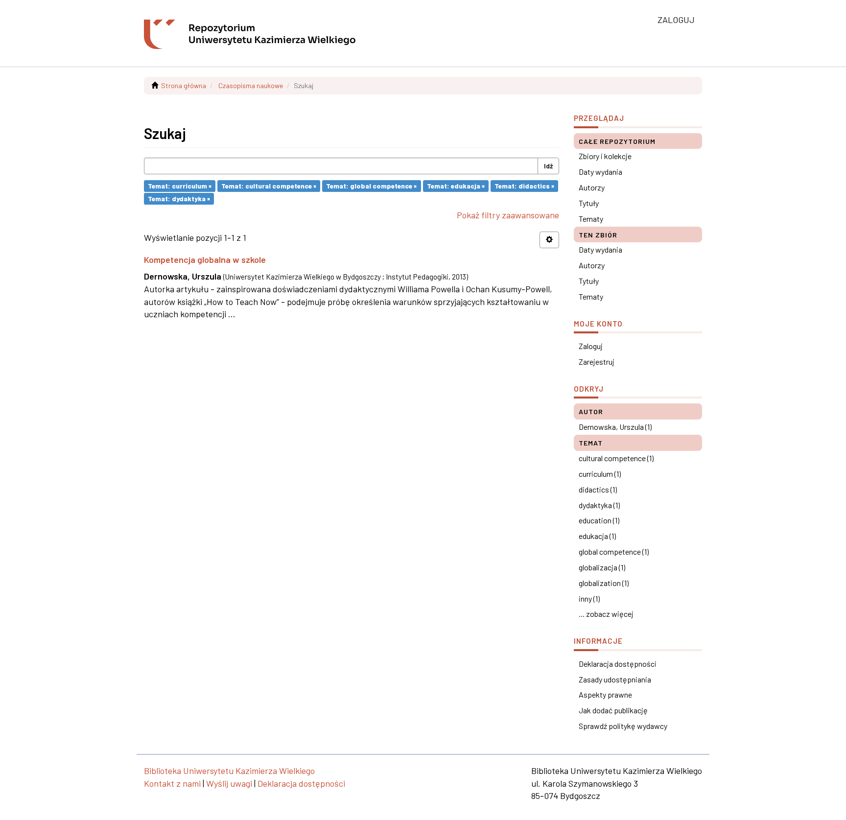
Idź (548, 166)
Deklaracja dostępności (618, 663)
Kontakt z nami (172, 783)
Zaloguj (591, 346)
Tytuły (589, 203)
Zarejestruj (596, 361)
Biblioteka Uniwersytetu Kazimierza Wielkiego (229, 770)
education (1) (599, 520)
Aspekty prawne (605, 694)
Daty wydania (600, 171)
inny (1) (589, 598)
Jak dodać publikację (613, 710)
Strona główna (183, 85)
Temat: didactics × (524, 186)
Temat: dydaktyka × (179, 198)
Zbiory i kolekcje (605, 156)
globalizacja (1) (602, 567)
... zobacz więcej (606, 613)
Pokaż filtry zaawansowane (508, 215)
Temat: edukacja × (456, 186)
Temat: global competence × (371, 186)
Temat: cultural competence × (268, 186)
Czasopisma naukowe (250, 85)
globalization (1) (604, 582)
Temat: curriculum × (180, 186)
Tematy (591, 218)
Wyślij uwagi (229, 783)
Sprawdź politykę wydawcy (623, 725)
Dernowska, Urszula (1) (615, 426)
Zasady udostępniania (615, 679)
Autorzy (592, 187)
